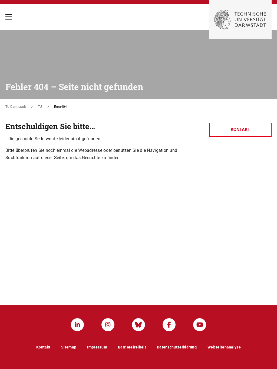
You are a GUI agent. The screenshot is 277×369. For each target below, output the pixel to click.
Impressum (97, 347)
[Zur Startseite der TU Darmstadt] (240, 19)
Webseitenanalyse (224, 347)
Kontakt (240, 129)
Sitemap (68, 347)
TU (40, 107)
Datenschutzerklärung (177, 347)
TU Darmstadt (15, 107)
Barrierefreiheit (132, 347)
